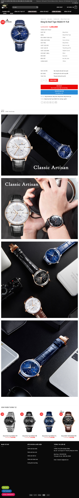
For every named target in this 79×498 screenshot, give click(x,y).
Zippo (4, 13)
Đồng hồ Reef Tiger (65, 19)
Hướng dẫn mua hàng (32, 463)
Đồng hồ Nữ (67, 11)
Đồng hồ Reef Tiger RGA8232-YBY (10, 436)
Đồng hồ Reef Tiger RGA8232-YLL (49, 436)
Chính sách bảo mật (32, 452)
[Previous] (1, 425)
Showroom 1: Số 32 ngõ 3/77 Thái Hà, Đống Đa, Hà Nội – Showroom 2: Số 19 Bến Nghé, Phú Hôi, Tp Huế (56, 1)
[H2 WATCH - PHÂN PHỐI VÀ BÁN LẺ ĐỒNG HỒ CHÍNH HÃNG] (5, 7)
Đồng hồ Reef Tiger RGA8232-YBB (29, 436)
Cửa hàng (49, 19)
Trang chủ (43, 19)
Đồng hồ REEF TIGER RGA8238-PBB (68, 436)
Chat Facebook (6, 491)
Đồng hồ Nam (56, 11)
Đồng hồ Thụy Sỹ (20, 11)
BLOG (11, 13)
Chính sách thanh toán (32, 459)
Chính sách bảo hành (32, 448)
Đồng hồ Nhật (44, 11)
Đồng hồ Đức (32, 11)
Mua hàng (53, 80)
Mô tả (2, 111)
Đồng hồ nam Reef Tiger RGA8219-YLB (51, 99)
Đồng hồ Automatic (48, 96)
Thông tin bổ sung (9, 111)
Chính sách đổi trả (31, 456)
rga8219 (65, 99)
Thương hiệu (56, 19)
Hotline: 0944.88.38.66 (8, 494)
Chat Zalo (5, 487)
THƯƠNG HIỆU (6, 11)
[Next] (78, 425)
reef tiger (61, 99)
